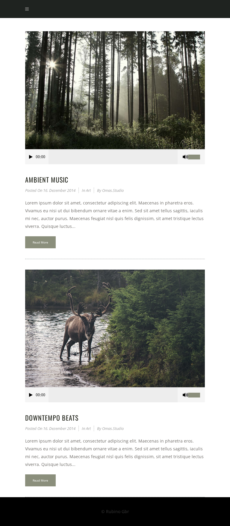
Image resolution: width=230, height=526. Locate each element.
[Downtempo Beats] (115, 329)
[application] (115, 156)
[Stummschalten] (185, 157)
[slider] (196, 156)
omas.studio (113, 190)
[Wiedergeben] (31, 157)
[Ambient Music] (115, 90)
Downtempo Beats (51, 417)
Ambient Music (46, 179)
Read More (40, 242)
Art (88, 190)
